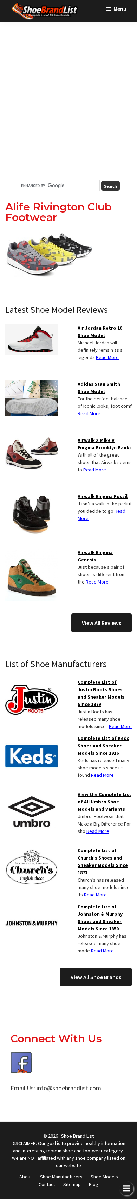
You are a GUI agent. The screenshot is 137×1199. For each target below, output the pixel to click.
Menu (119, 8)
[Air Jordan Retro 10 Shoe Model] (31, 328)
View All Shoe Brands (96, 977)
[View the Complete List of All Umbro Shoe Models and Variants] (31, 795)
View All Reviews (101, 622)
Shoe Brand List (77, 1136)
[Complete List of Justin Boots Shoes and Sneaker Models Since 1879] (31, 682)
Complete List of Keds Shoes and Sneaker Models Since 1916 (103, 745)
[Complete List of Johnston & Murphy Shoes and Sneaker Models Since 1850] (31, 907)
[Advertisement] (68, 101)
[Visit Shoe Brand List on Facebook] (21, 1057)
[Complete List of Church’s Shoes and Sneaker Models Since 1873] (31, 851)
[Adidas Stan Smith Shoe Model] (31, 384)
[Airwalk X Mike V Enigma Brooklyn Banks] (31, 440)
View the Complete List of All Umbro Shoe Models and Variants (104, 801)
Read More (107, 357)
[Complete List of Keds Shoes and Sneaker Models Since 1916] (31, 738)
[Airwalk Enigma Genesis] (31, 553)
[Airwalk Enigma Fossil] (31, 496)
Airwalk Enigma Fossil (103, 496)
